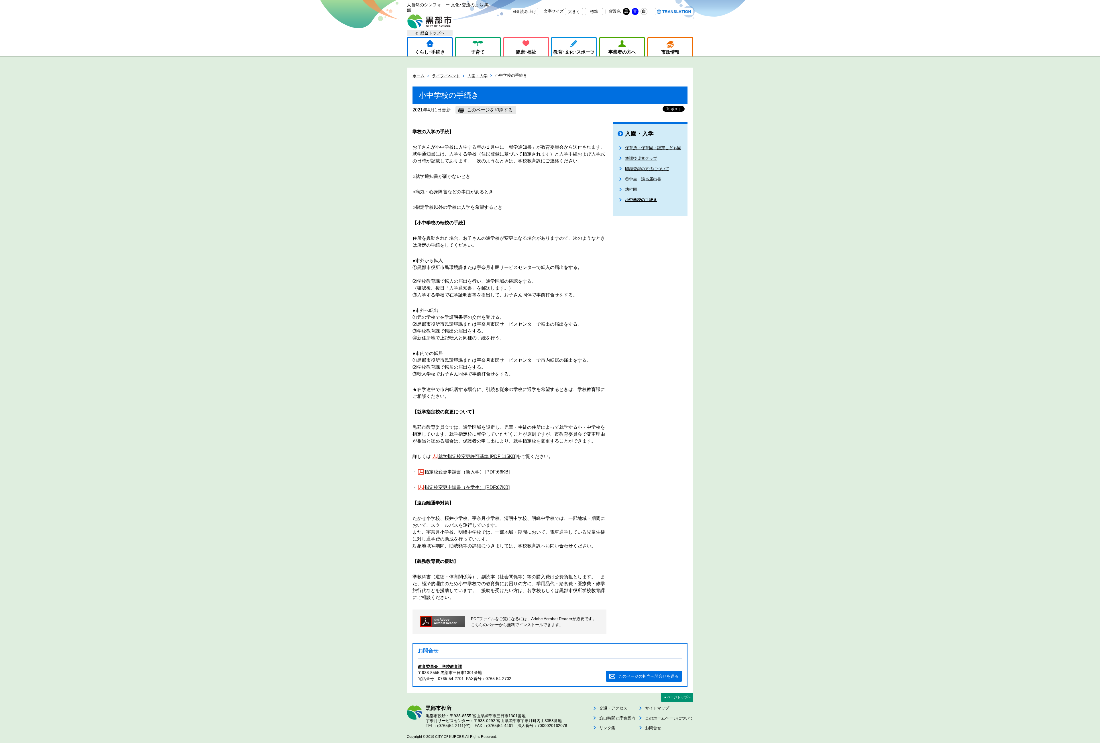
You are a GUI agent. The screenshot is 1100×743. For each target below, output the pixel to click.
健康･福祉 (526, 52)
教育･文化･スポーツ (574, 52)
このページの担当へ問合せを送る (648, 676)
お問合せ (653, 728)
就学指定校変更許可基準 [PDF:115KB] (477, 456)
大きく (574, 11)
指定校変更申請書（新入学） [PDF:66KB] (467, 471)
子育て (478, 52)
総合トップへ (433, 33)
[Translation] (674, 11)
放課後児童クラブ (641, 158)
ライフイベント (446, 76)
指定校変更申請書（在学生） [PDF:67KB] (467, 487)
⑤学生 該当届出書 (643, 179)
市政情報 (670, 52)
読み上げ (528, 11)
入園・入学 (477, 76)
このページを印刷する (490, 109)
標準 (594, 11)
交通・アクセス (613, 708)
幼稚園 (631, 189)
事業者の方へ (622, 52)
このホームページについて (669, 718)
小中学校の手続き (641, 199)
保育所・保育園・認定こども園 (653, 148)
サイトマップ (657, 708)
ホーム (418, 76)
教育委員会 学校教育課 (440, 666)
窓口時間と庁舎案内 (617, 718)
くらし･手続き (430, 52)
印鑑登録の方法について (647, 168)
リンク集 (607, 728)
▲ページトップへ (677, 697)
